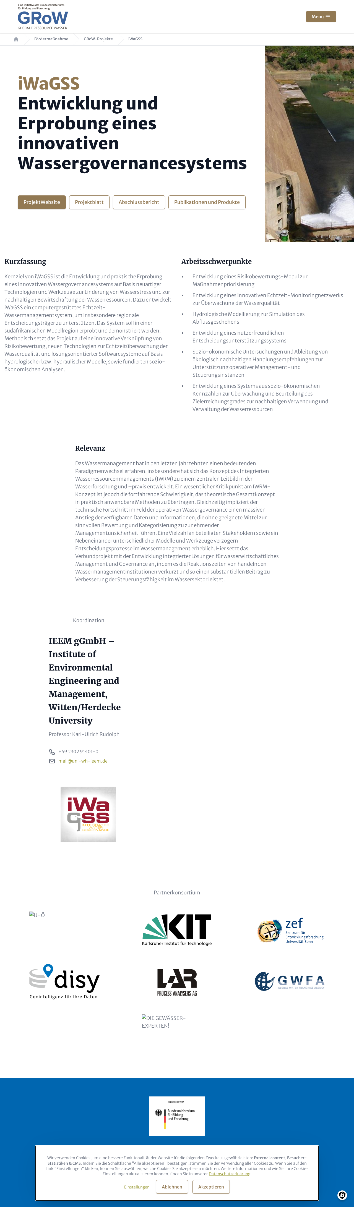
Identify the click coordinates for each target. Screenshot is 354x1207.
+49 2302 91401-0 (78, 751)
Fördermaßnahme (51, 39)
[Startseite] (43, 16)
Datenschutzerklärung (229, 1173)
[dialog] (177, 1173)
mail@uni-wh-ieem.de (83, 761)
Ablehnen (172, 1187)
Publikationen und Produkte (207, 202)
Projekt (42, 202)
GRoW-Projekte (98, 39)
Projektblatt (89, 202)
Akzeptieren (211, 1187)
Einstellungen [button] (137, 1187)
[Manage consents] (342, 1195)
